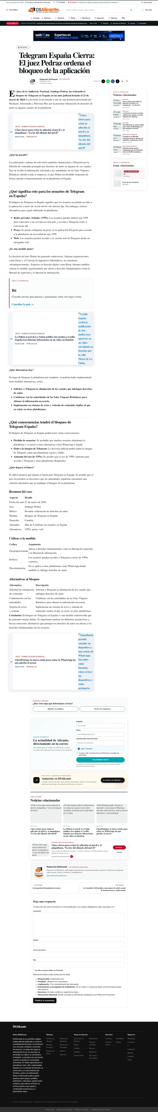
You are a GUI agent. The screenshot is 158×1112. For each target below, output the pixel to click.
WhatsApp (131, 1038)
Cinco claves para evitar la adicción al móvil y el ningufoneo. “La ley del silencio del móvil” (132, 103)
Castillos (77, 1052)
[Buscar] (131, 10)
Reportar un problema (56, 709)
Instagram (131, 1049)
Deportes (63, 1054)
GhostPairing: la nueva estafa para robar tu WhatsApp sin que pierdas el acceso (133, 126)
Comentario (37, 911)
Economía (142, 23)
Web (34, 960)
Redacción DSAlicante (49, 79)
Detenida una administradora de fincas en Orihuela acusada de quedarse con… (62, 23)
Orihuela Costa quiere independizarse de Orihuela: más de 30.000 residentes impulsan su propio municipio (133, 150)
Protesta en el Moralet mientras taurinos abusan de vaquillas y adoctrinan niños (133, 138)
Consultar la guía (23, 304)
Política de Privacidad (56, 970)
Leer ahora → (119, 847)
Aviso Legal (49, 1109)
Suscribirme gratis (100, 760)
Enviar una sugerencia (102, 709)
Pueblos (77, 1048)
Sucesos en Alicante (119, 23)
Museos (92, 1048)
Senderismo (93, 1038)
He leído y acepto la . (49, 970)
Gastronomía (78, 1055)
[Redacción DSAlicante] (32, 81)
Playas (76, 1045)
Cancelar (119, 852)
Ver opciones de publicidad (113, 780)
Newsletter (120, 1038)
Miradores (92, 1052)
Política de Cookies (82, 1109)
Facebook (131, 1042)
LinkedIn (130, 1056)
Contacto (108, 1038)
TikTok (129, 1060)
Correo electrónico (39, 950)
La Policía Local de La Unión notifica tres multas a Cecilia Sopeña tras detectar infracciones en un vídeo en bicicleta (133, 115)
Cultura (132, 23)
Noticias (105, 23)
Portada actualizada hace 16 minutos (38, 2)
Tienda (118, 1042)
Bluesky (130, 1053)
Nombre (36, 940)
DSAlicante (19, 1026)
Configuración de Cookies (100, 1109)
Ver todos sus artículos (57, 875)
